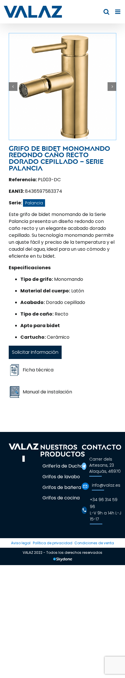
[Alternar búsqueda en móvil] (106, 12)
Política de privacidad (52, 542)
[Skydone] (62, 560)
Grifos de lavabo (61, 476)
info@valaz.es (106, 485)
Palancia (34, 203)
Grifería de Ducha (62, 466)
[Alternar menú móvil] (118, 12)
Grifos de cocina (61, 497)
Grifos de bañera (61, 487)
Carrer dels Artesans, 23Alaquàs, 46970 (105, 465)
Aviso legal (21, 542)
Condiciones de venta (94, 542)
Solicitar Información (35, 352)
